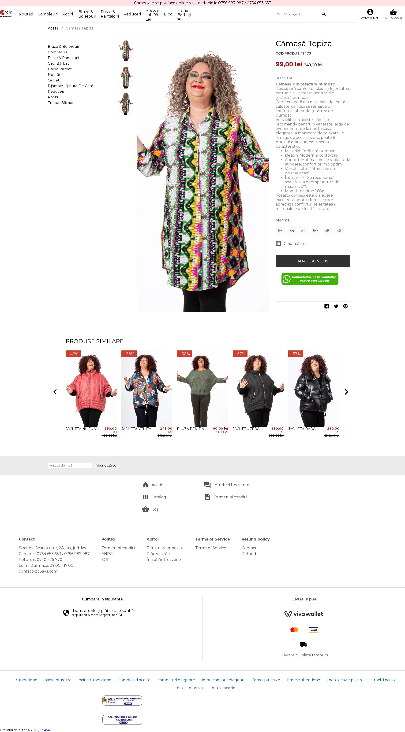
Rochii (68, 14)
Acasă (53, 28)
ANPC (106, 554)
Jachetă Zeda (246, 429)
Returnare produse (165, 548)
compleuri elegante (176, 680)
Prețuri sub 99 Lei (152, 15)
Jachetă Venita (136, 429)
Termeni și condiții (230, 497)
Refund (249, 554)
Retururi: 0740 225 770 (40, 559)
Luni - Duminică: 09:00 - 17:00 (46, 565)
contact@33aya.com (38, 571)
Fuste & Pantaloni (110, 14)
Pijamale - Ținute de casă (64, 86)
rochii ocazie (385, 680)
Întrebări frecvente (231, 485)
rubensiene (26, 680)
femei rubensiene (303, 680)
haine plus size (57, 680)
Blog (168, 14)
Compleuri (48, 14)
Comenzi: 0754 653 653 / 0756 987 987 (54, 554)
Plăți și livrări (158, 554)
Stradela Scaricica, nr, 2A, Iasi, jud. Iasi (52, 548)
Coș (155, 509)
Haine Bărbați (184, 12)
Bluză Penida (190, 429)
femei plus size (266, 680)
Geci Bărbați (59, 63)
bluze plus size (191, 688)
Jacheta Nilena (81, 429)
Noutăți (26, 14)
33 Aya (45, 730)
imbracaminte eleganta (224, 680)
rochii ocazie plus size (347, 680)
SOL (105, 559)
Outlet (53, 80)
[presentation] (54, 391)
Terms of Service (210, 548)
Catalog (159, 497)
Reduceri (132, 14)
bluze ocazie (223, 688)
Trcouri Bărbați (61, 102)
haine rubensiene (95, 680)
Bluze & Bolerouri (87, 14)
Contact (249, 548)
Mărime (283, 220)
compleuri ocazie (134, 680)
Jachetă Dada (301, 429)
